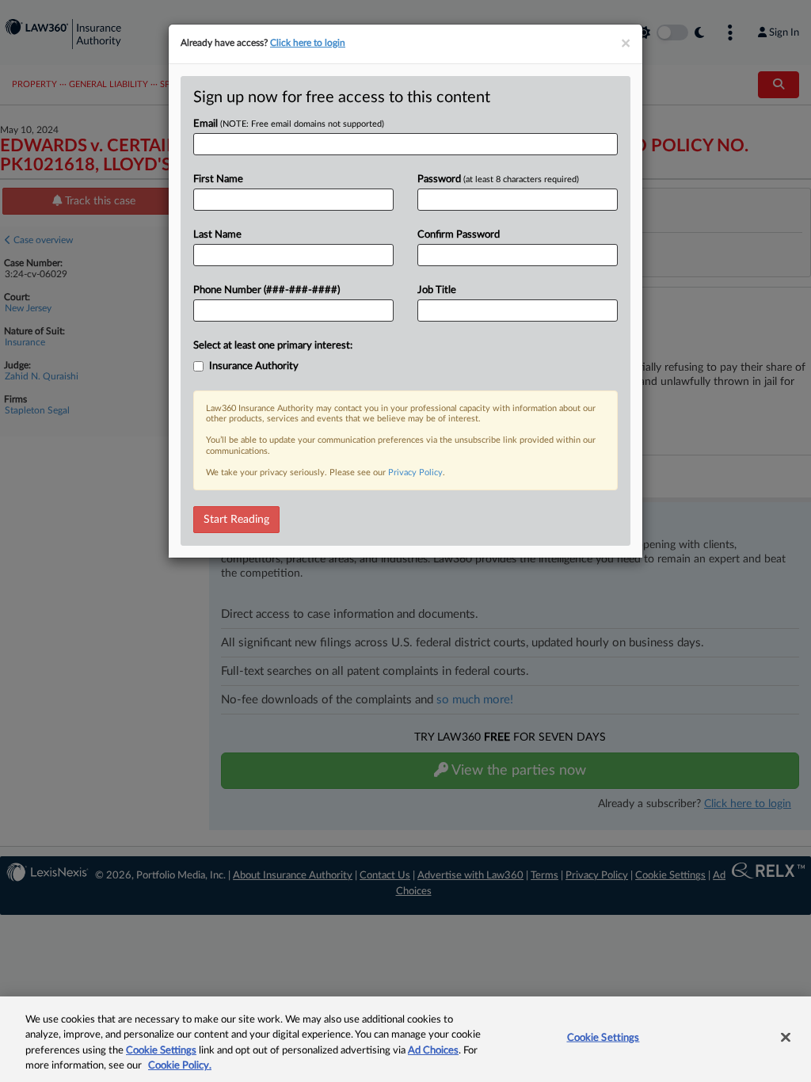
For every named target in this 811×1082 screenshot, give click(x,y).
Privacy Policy (415, 472)
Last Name (217, 235)
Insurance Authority (254, 366)
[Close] (785, 1036)
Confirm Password (458, 235)
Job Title (436, 290)
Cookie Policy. (179, 1066)
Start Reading (236, 519)
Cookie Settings (161, 1051)
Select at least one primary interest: (272, 346)
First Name (218, 179)
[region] (405, 1039)
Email (288, 124)
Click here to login (307, 43)
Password (498, 179)
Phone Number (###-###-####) (266, 290)
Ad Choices (433, 1051)
